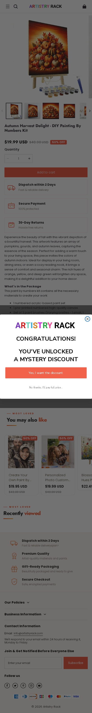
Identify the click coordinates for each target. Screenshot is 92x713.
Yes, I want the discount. (46, 372)
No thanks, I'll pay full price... (46, 387)
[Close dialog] (87, 318)
